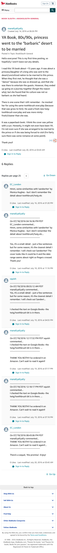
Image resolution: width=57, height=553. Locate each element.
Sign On (45, 3)
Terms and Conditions (38, 535)
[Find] (52, 10)
